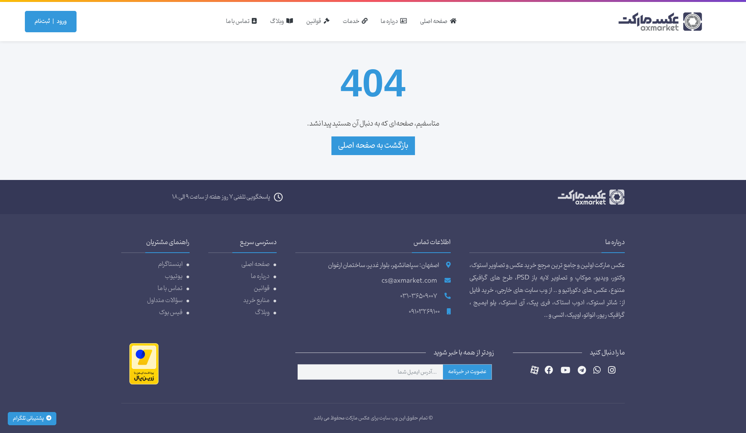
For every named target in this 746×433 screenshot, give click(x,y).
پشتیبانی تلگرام (29, 418)
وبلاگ (262, 312)
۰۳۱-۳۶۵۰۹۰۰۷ (418, 296)
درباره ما (260, 276)
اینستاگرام (170, 264)
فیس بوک (171, 312)
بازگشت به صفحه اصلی (373, 146)
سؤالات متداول (165, 300)
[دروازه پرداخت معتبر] (144, 363)
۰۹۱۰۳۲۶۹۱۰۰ (424, 312)
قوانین (262, 288)
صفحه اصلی (255, 264)
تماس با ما (170, 288)
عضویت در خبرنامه (467, 372)
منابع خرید (256, 300)
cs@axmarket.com (409, 281)
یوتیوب (174, 276)
